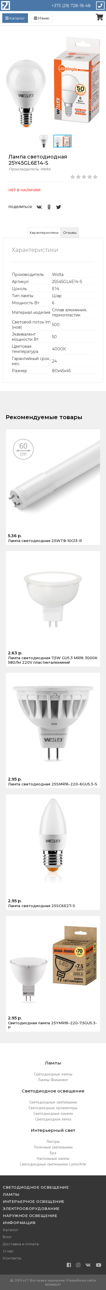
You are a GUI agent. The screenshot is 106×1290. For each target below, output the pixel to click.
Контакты (12, 1258)
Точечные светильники (53, 1147)
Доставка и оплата (21, 1244)
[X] (58, 207)
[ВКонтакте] (39, 207)
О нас (8, 1251)
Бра (53, 1152)
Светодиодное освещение (36, 1187)
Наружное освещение (30, 1215)
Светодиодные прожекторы (53, 1107)
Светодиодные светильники (53, 1102)
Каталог (10, 1229)
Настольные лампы (53, 1158)
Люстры (53, 1141)
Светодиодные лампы (53, 1074)
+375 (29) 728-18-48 (71, 5)
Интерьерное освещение (33, 1201)
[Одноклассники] (49, 207)
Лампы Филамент (53, 1079)
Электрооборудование (31, 1208)
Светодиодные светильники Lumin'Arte (53, 1164)
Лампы (11, 1194)
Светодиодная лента (53, 1119)
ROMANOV (53, 1284)
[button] (98, 38)
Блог (7, 1237)
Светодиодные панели (53, 1113)
